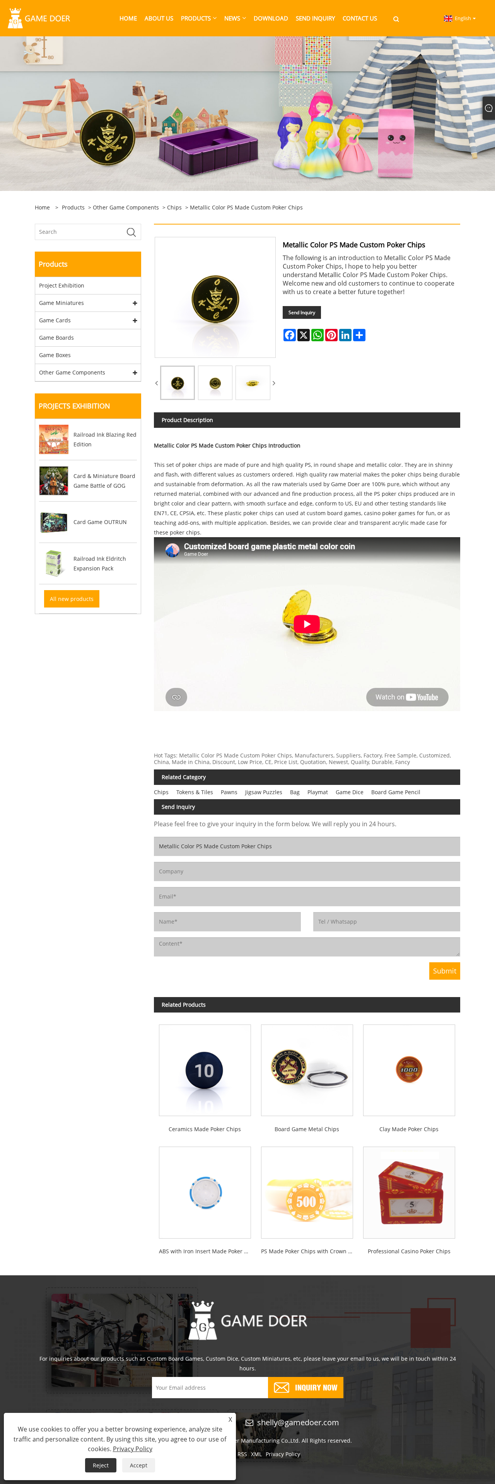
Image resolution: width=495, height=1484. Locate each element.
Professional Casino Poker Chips (409, 1251)
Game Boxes (55, 355)
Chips (174, 207)
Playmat (317, 792)
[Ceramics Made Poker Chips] (205, 1068)
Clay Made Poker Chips (409, 1129)
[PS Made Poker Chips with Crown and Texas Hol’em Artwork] (307, 1190)
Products (73, 207)
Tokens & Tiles (194, 792)
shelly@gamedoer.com (298, 1422)
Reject (101, 1465)
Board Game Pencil (395, 792)
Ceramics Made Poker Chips (205, 1129)
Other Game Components (126, 207)
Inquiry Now (316, 1387)
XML (256, 1454)
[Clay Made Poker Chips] (409, 1068)
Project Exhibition (61, 285)
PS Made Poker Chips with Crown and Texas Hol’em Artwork (309, 1251)
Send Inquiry (301, 312)
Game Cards (55, 320)
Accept (138, 1465)
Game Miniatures (61, 302)
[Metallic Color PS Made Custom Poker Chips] (177, 383)
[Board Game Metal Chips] (307, 1068)
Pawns (229, 792)
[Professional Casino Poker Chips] (409, 1190)
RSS (242, 1454)
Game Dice (350, 792)
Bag (295, 792)
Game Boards (56, 337)
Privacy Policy (283, 1454)
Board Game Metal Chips (307, 1129)
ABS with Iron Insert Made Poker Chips (207, 1251)
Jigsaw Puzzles (263, 792)
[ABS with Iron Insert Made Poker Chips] (205, 1190)
